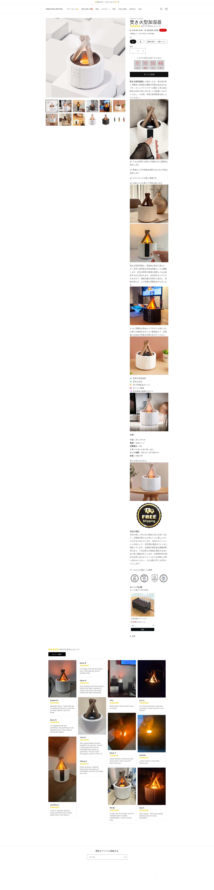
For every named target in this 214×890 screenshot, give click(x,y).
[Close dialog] (147, 423)
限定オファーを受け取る (129, 458)
